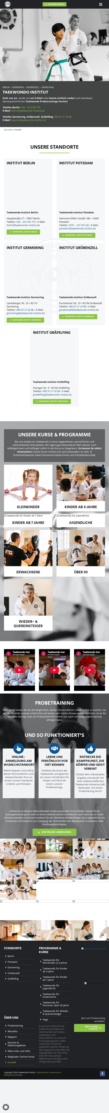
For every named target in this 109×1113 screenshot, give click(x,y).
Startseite (8, 129)
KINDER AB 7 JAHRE (28, 522)
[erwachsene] (28, 531)
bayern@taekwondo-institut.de (28, 120)
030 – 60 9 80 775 (30, 107)
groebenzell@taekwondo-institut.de (79, 309)
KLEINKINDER (28, 507)
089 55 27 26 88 (63, 116)
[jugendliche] (72, 515)
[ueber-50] (80, 531)
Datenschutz (42, 1072)
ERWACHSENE (28, 572)
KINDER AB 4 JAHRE (81, 507)
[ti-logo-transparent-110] (7, 1)
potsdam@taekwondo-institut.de (77, 228)
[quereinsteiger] (28, 580)
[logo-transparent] (93, 948)
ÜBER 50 (81, 572)
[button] (6, 1107)
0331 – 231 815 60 (79, 225)
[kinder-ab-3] (80, 465)
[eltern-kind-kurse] (28, 465)
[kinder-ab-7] (23, 515)
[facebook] (102, 1073)
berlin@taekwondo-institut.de (28, 110)
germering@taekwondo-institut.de (26, 313)
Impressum (55, 1072)
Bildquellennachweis (13, 1075)
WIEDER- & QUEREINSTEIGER (28, 624)
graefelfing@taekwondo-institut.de (52, 394)
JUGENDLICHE (80, 522)
